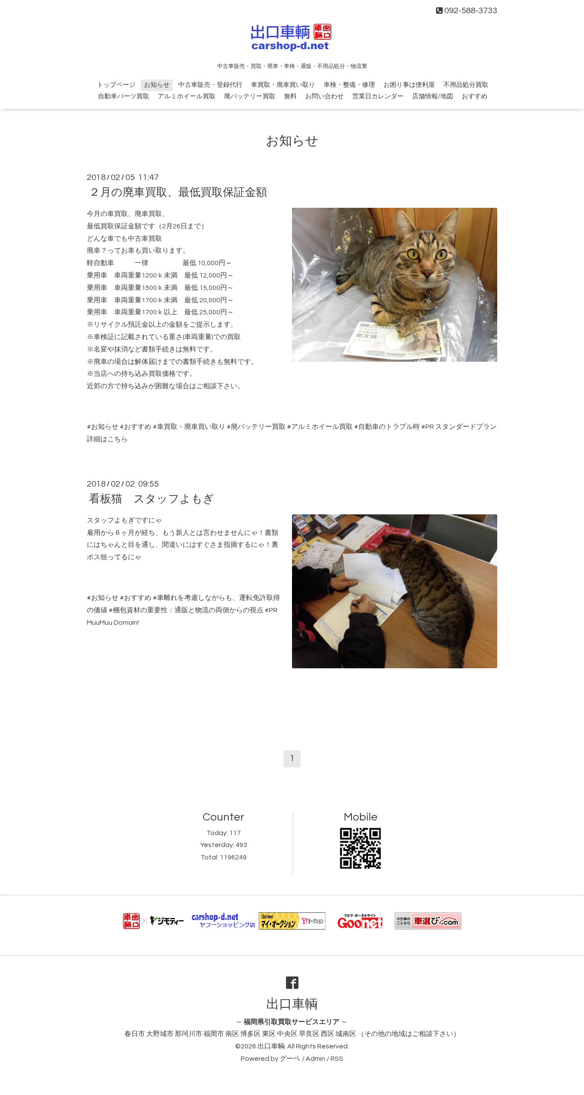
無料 (290, 96)
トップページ (116, 85)
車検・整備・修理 (349, 85)
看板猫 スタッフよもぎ (151, 499)
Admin (315, 1058)
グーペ (290, 1058)
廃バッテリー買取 (249, 96)
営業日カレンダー (378, 96)
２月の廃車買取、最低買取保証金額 (178, 192)
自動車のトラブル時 (389, 426)
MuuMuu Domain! (113, 622)
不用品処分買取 (465, 85)
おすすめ (474, 96)
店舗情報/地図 (432, 96)
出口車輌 (292, 1004)
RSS (336, 1058)
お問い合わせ (324, 96)
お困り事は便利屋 (409, 85)
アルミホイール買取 (186, 96)
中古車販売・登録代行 (210, 85)
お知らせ (157, 85)
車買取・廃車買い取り (283, 85)
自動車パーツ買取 (123, 96)
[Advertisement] (292, 704)
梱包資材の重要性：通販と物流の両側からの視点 (188, 610)
